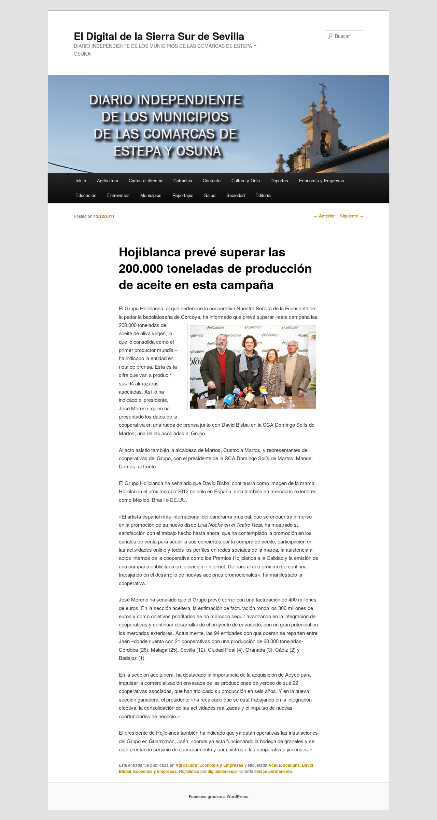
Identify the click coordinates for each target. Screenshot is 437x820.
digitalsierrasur (222, 771)
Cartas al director (146, 180)
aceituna (291, 765)
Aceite (274, 765)
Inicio (80, 180)
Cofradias (182, 180)
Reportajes (183, 195)
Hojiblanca (189, 771)
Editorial (263, 195)
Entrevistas (118, 195)
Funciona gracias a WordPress (219, 796)
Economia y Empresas (321, 180)
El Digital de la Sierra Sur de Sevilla (159, 35)
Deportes (279, 180)
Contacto (212, 180)
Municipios (150, 195)
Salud (209, 195)
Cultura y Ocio (245, 180)
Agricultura (107, 180)
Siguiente (351, 216)
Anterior (324, 216)
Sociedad (235, 195)
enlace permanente (273, 771)
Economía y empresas (155, 771)
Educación (85, 195)
